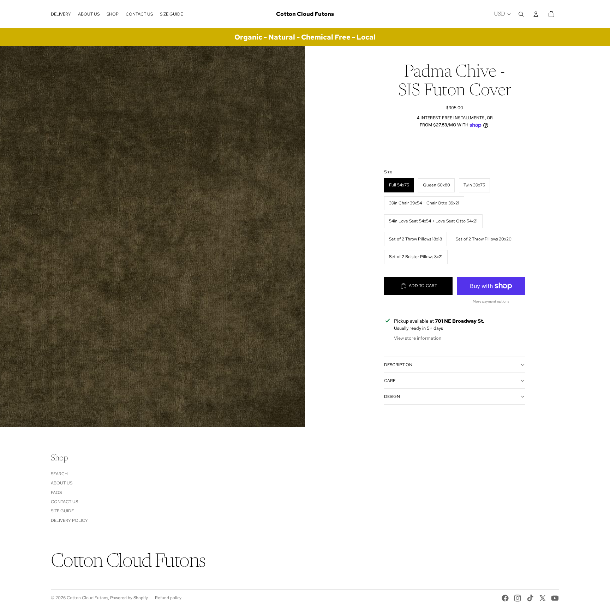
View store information (417, 338)
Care (389, 380)
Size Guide (62, 511)
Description (398, 365)
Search (59, 474)
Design (392, 396)
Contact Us (64, 502)
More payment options (491, 301)
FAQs (56, 492)
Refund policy (168, 598)
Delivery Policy (69, 520)
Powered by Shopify (129, 598)
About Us (61, 483)
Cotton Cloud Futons (87, 598)
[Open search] (521, 14)
